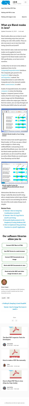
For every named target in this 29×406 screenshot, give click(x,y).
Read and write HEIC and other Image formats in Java (14, 272)
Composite (4, 70)
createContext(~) (10, 84)
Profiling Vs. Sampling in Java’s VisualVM (14, 303)
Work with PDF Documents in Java (14, 265)
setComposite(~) (6, 77)
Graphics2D (5, 75)
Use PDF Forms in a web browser (14, 251)
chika (8, 364)
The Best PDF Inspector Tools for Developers (14, 338)
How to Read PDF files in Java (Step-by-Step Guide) (13, 382)
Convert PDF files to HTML (14, 245)
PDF (8, 298)
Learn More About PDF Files (8, 8)
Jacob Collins (10, 343)
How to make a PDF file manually (14, 360)
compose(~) (4, 91)
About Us (24, 17)
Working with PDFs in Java (8, 12)
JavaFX (3, 298)
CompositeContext (13, 70)
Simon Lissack (4, 287)
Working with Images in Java (8, 17)
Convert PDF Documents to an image (14, 258)
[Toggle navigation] (25, 2)
